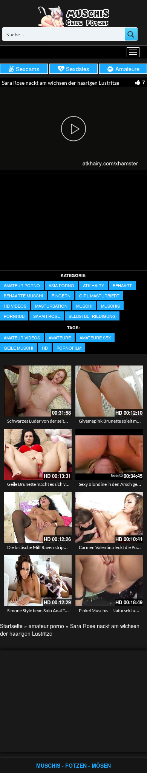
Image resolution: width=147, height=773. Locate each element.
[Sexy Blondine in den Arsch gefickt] (109, 454)
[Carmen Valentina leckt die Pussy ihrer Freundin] (109, 517)
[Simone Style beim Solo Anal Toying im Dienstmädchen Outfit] (38, 580)
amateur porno (22, 285)
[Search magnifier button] (131, 34)
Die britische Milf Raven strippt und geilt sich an (53, 547)
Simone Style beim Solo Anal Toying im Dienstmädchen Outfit (66, 610)
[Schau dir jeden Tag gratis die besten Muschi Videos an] (73, 16)
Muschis (110, 306)
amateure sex (95, 337)
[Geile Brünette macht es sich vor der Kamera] (38, 454)
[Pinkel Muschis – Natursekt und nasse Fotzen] (109, 580)
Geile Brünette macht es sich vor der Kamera (50, 484)
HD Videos (15, 306)
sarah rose (46, 316)
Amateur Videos (22, 337)
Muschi (84, 306)
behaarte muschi (23, 295)
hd (45, 348)
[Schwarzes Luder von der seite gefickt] (38, 391)
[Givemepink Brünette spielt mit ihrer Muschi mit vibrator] (109, 391)
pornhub (14, 316)
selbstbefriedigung (92, 316)
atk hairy (93, 285)
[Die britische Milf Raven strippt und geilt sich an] (38, 517)
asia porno (61, 285)
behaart (122, 285)
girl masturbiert (99, 295)
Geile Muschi (18, 348)
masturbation (51, 306)
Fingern (61, 295)
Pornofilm (69, 348)
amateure (60, 337)
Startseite (11, 626)
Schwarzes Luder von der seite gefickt (43, 421)
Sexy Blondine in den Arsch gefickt (112, 484)
